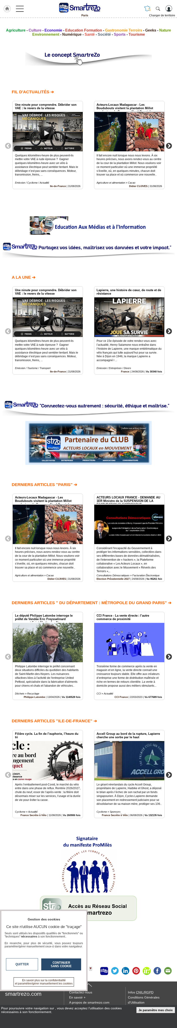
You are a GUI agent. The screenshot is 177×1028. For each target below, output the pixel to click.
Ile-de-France (58, 186)
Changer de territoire (162, 15)
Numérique (72, 34)
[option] (47, 145)
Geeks (150, 30)
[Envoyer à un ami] (167, 970)
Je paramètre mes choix (156, 1010)
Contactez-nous (80, 992)
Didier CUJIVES (138, 186)
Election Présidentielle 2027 (113, 578)
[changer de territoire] (147, 8)
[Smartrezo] (85, 7)
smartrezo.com (23, 994)
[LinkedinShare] (125, 970)
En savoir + (77, 997)
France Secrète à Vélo (34, 815)
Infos (140, 992)
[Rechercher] (157, 8)
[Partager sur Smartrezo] (104, 970)
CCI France (121, 697)
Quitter (22, 964)
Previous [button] (8, 145)
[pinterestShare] (136, 970)
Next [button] (168, 145)
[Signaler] (93, 970)
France (125, 371)
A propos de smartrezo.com (89, 1002)
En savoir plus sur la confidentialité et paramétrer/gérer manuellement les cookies (44, 982)
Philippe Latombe (34, 697)
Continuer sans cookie (61, 964)
